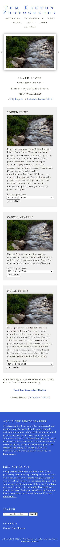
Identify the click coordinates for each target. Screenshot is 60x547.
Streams (45, 397)
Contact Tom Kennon (14, 528)
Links (44, 22)
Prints (17, 22)
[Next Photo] (58, 57)
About (30, 22)
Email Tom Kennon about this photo (30, 389)
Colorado (35, 397)
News (51, 18)
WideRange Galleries (29, 541)
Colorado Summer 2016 (39, 98)
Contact (30, 26)
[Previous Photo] (2, 57)
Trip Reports (33, 18)
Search (33, 514)
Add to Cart (13, 201)
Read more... (9, 453)
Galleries (12, 18)
